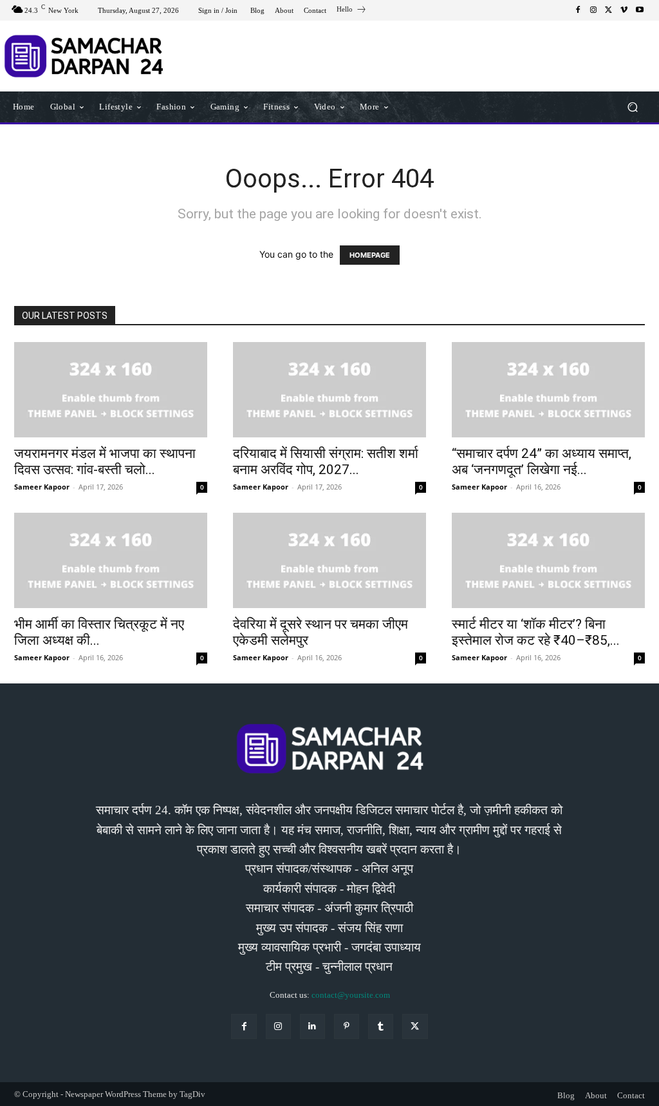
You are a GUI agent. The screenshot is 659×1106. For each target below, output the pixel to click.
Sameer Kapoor (42, 486)
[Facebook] (578, 10)
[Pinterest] (346, 1026)
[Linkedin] (312, 1026)
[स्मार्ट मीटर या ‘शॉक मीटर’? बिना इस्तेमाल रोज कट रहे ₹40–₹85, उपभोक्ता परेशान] (548, 560)
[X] (609, 10)
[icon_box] (352, 10)
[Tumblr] (380, 1026)
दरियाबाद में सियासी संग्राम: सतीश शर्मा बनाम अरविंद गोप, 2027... (325, 461)
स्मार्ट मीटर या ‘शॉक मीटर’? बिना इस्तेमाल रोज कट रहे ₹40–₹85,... (536, 632)
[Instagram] (593, 10)
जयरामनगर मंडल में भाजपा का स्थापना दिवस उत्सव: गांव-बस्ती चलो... (105, 461)
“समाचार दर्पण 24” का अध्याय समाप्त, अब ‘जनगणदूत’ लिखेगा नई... (541, 461)
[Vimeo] (624, 10)
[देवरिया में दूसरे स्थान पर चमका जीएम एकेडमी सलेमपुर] (329, 560)
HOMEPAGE (369, 255)
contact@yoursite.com (350, 995)
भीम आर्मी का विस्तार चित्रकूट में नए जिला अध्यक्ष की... (99, 632)
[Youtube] (639, 10)
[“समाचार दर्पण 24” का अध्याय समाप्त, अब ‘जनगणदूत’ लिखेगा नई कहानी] (548, 389)
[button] (632, 106)
